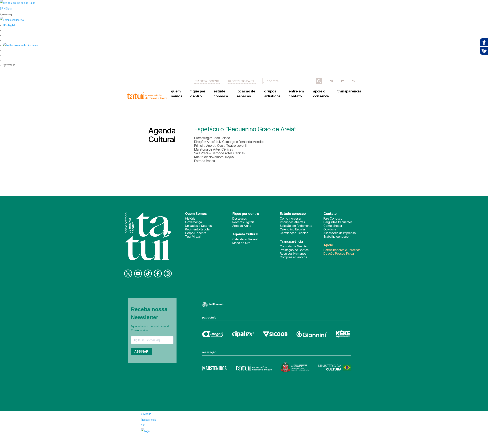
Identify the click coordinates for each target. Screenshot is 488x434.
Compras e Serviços (293, 257)
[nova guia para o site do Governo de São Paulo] (12, 20)
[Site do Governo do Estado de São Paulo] (17, 2)
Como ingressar (290, 218)
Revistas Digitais (243, 222)
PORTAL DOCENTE (209, 81)
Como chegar (332, 226)
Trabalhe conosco (336, 236)
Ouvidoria (329, 229)
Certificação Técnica (294, 233)
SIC (143, 425)
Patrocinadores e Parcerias (341, 250)
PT (342, 81)
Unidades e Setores (198, 226)
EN (331, 81)
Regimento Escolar (197, 229)
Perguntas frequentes (337, 222)
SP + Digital (6, 8)
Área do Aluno (241, 226)
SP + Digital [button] (9, 25)
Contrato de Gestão (293, 246)
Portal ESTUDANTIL (243, 81)
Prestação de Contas (294, 250)
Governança (193, 222)
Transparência (148, 419)
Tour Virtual (193, 236)
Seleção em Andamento (296, 226)
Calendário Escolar (292, 229)
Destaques (239, 218)
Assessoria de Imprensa (339, 233)
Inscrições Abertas (292, 222)
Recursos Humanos (293, 253)
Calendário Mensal (245, 239)
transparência (349, 91)
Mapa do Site (241, 243)
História (190, 218)
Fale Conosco (333, 218)
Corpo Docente (195, 233)
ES (353, 81)
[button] (20, 45)
